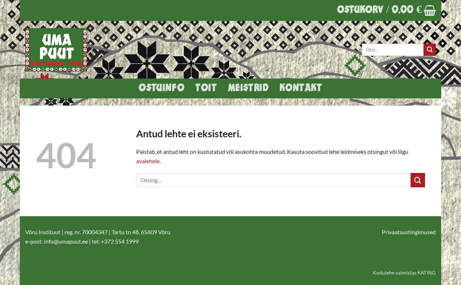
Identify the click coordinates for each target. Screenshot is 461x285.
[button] (386, 10)
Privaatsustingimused (409, 231)
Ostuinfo (161, 88)
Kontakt (300, 88)
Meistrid (248, 88)
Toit (206, 88)
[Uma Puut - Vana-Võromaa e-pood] (60, 49)
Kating (426, 273)
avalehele (148, 160)
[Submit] (430, 50)
